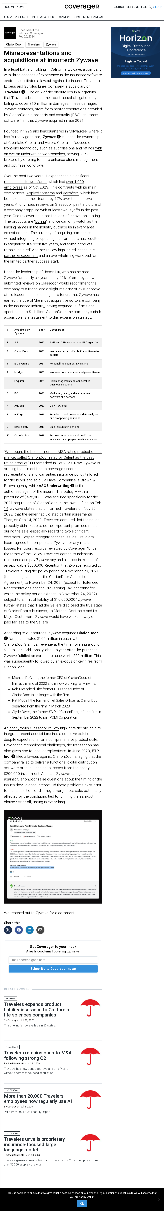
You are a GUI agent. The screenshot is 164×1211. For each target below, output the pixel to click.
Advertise (139, 7)
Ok (82, 1203)
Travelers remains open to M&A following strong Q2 (38, 1055)
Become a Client (44, 17)
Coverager (36, 33)
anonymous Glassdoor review (34, 728)
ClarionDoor (14, 44)
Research (22, 17)
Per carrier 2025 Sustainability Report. (27, 1111)
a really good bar (26, 136)
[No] (159, 1199)
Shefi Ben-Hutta (29, 30)
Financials (12, 1047)
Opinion (64, 17)
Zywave (51, 44)
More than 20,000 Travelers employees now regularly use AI (38, 1098)
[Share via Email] (41, 930)
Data (5, 17)
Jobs (76, 17)
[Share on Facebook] (20, 930)
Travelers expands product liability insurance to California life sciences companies (36, 1010)
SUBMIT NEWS (14, 7)
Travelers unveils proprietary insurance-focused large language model (34, 1144)
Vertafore (71, 193)
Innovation (12, 1090)
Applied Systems (40, 193)
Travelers (34, 44)
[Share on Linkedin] (31, 930)
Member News (93, 17)
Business (10, 999)
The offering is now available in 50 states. (30, 1025)
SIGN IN (157, 7)
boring (40, 221)
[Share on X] (9, 930)
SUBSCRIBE (122, 7)
